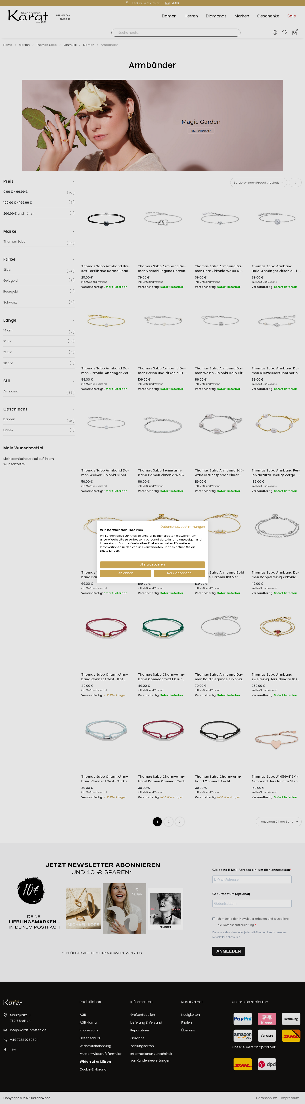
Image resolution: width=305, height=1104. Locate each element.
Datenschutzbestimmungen (183, 527)
